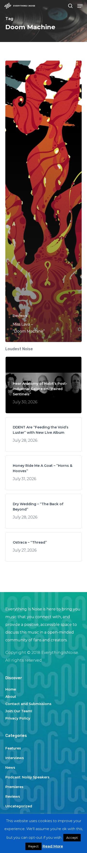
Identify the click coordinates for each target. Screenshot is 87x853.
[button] (80, 5)
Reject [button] (33, 846)
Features (13, 748)
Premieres (14, 787)
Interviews (14, 758)
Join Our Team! (18, 711)
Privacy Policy (17, 718)
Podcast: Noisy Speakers (27, 777)
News (10, 767)
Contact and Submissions (28, 704)
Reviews (20, 316)
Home (10, 689)
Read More (53, 846)
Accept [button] (72, 837)
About (10, 696)
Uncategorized (18, 806)
